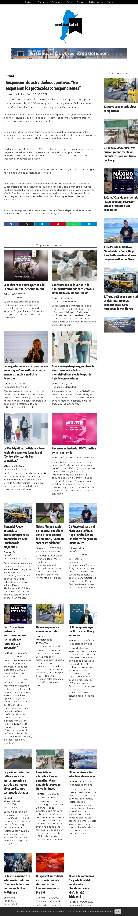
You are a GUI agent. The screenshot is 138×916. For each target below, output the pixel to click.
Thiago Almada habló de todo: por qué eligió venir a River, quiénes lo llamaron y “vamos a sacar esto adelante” (50, 535)
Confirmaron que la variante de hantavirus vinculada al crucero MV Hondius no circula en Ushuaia (73, 289)
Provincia (41, 2)
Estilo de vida (94, 2)
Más (108, 2)
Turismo (40, 897)
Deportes (56, 2)
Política (70, 2)
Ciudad (28, 2)
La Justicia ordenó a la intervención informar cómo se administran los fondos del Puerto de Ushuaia (17, 884)
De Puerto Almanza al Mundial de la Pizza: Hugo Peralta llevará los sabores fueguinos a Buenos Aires (83, 535)
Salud (10, 76)
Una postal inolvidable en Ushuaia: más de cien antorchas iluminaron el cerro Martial (49, 884)
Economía (81, 2)
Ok (118, 911)
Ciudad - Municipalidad (44, 638)
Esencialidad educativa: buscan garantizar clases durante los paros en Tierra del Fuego (48, 780)
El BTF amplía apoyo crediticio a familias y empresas (81, 631)
